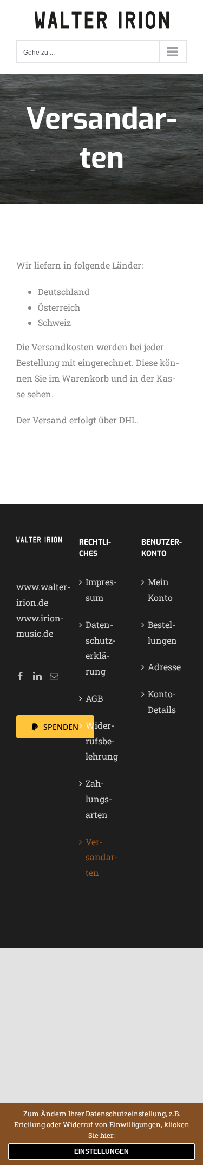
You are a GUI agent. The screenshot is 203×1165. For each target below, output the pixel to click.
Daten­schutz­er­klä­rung (101, 648)
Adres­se (164, 666)
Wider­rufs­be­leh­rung (102, 740)
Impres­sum (101, 589)
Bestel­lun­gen (162, 632)
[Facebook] (20, 676)
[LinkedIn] (37, 676)
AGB (94, 698)
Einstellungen (101, 1151)
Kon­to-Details (162, 701)
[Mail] (54, 676)
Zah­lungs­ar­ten (99, 798)
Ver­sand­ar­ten (102, 857)
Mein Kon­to (160, 589)
